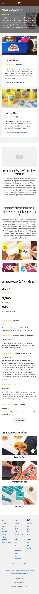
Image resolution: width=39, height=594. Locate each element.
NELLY (4, 324)
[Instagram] (21, 563)
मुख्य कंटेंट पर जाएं (1, 1)
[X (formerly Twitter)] (17, 563)
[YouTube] (25, 563)
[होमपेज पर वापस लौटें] (19, 3)
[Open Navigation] (3, 3)
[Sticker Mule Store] (14, 563)
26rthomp (5, 408)
